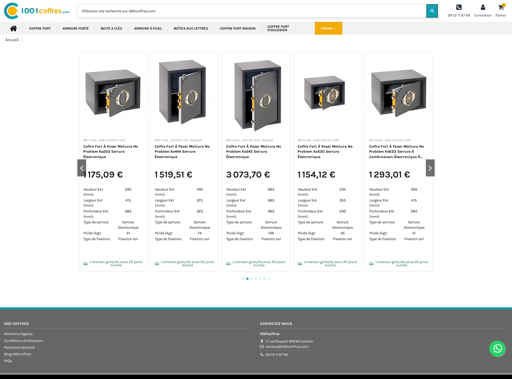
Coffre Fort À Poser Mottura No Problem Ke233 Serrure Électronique (110, 151)
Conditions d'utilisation (23, 340)
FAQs (8, 360)
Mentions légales (18, 334)
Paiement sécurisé (19, 347)
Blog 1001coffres (17, 354)
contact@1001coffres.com (287, 346)
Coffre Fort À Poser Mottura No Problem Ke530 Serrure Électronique (325, 151)
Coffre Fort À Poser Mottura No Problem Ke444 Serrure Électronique (182, 151)
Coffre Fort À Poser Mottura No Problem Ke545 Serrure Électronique (253, 151)
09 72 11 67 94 (277, 354)
